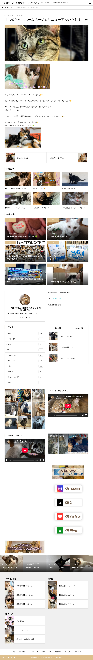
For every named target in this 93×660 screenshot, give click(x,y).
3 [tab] (67, 452)
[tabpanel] (58, 444)
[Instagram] (23, 317)
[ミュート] (83, 415)
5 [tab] (70, 452)
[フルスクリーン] (86, 415)
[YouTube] (26, 317)
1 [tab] (64, 452)
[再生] (50, 415)
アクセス (67, 652)
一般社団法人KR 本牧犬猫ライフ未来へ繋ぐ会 (25, 309)
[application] (68, 405)
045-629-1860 (56, 298)
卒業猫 (43, 652)
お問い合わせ (77, 652)
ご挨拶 (13, 652)
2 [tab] (65, 452)
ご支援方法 (58, 652)
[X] (20, 317)
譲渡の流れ (22, 652)
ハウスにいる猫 (33, 652)
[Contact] (30, 317)
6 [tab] (72, 452)
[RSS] (14, 657)
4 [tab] (69, 452)
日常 (10, 26)
